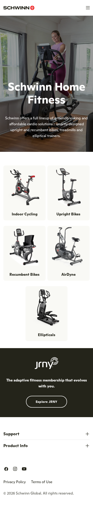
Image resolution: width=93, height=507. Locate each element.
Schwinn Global (28, 493)
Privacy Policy (14, 482)
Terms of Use (41, 482)
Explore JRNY (47, 402)
